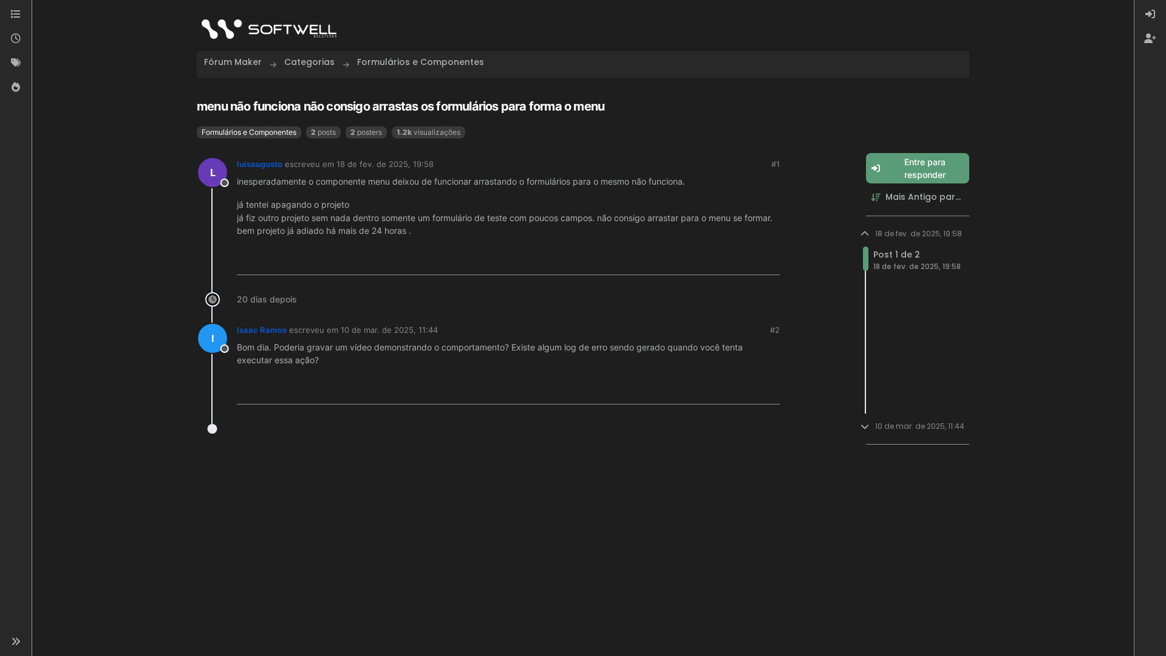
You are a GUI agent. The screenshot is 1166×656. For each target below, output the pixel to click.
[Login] (1150, 14)
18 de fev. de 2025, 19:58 (385, 164)
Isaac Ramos (262, 330)
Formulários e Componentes (249, 132)
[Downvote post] (770, 261)
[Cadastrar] (1150, 39)
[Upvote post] (729, 261)
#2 (775, 330)
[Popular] (16, 87)
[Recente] (16, 39)
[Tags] (16, 63)
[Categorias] (16, 14)
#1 (775, 164)
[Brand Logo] (269, 29)
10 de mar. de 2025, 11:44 (389, 330)
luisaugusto (259, 164)
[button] (16, 641)
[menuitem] (1150, 14)
